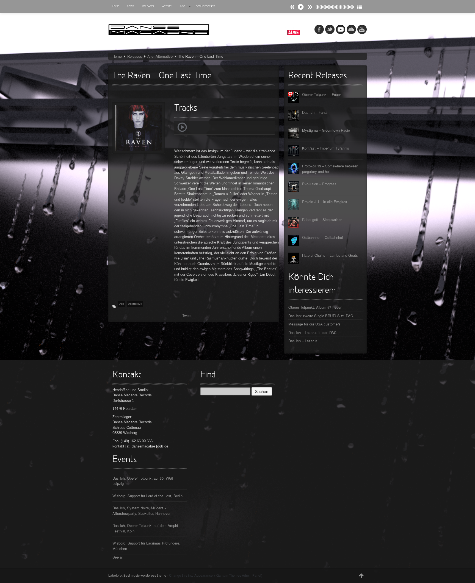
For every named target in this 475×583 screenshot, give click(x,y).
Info (182, 6)
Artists (167, 6)
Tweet (187, 315)
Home (115, 6)
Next (292, 7)
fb (319, 29)
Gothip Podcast (205, 6)
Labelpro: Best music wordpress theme (137, 575)
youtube (362, 29)
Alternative (164, 56)
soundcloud (351, 29)
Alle (150, 56)
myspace (340, 29)
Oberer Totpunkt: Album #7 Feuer (314, 307)
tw (330, 29)
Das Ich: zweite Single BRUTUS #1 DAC (320, 315)
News (130, 6)
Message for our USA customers (314, 324)
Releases (148, 6)
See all (117, 557)
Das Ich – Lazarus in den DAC (312, 332)
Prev (310, 7)
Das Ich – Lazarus (302, 340)
